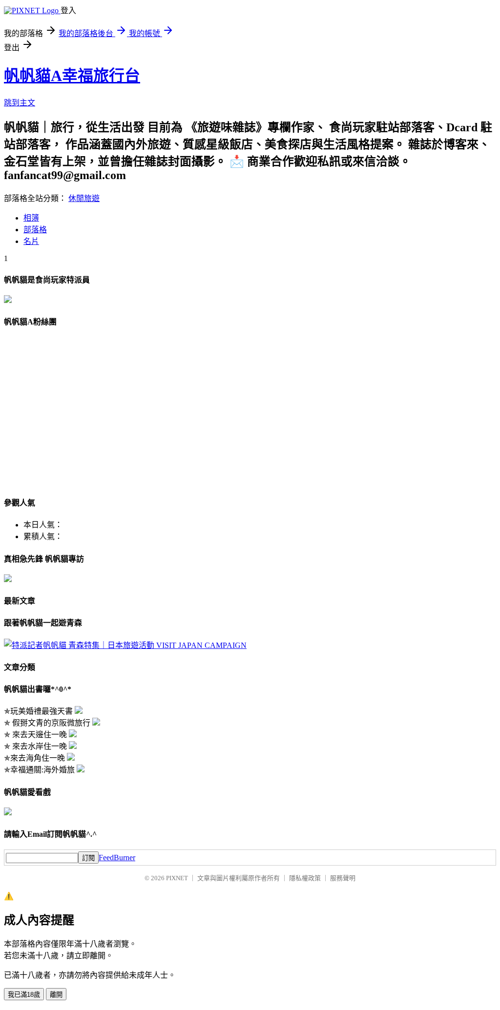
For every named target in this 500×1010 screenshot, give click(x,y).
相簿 (31, 218)
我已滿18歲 (24, 994)
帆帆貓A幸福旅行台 (72, 75)
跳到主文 (19, 103)
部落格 (35, 229)
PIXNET (177, 878)
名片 (31, 241)
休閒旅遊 (84, 198)
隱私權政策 (305, 878)
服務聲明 (342, 878)
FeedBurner (117, 857)
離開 (56, 994)
